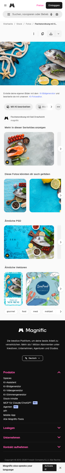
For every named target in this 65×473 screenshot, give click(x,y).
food (24, 311)
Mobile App (9, 415)
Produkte (9, 372)
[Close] (60, 468)
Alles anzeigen (37, 127)
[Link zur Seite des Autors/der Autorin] (6, 118)
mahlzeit (49, 311)
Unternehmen (11, 437)
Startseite (8, 24)
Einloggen (54, 5)
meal (35, 311)
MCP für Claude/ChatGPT (20, 402)
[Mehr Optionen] (33, 33)
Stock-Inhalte (10, 398)
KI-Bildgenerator (47, 93)
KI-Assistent (9, 382)
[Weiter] (51, 107)
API (5, 410)
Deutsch (32, 358)
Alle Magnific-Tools (13, 419)
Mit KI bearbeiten (20, 106)
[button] (32, 358)
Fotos (28, 24)
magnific (15, 120)
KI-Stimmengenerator (14, 394)
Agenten (10, 406)
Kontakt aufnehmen (15, 447)
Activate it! (49, 467)
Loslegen (9, 428)
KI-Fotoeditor (35, 96)
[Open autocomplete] (7, 14)
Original (21, 44)
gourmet (11, 311)
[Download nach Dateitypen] (58, 33)
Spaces (7, 378)
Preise (40, 5)
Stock (19, 24)
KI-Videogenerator (13, 390)
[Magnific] (32, 331)
